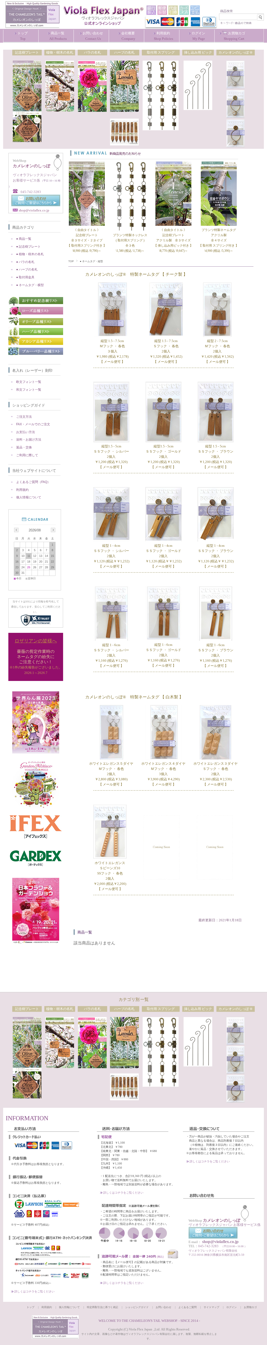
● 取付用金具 (25, 277)
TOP (71, 261)
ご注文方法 (24, 417)
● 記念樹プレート (28, 246)
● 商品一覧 (23, 239)
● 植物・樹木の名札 (30, 254)
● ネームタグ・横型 (30, 285)
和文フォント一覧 (28, 389)
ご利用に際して (27, 455)
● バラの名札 (25, 262)
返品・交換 (24, 447)
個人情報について (28, 497)
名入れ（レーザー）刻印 (32, 370)
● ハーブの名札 (27, 269)
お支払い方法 (25, 432)
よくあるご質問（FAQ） (33, 482)
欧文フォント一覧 (28, 382)
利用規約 (22, 490)
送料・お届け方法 (28, 439)
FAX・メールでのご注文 (33, 424)
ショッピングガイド (28, 405)
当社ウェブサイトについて (34, 470)
